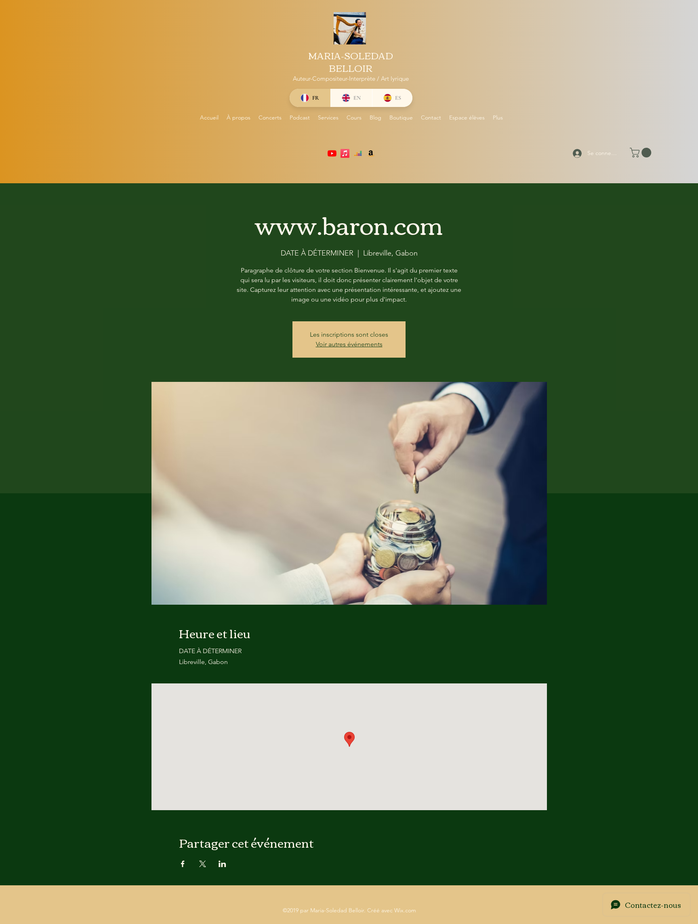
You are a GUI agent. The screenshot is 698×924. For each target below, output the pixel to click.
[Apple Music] (345, 153)
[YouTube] (332, 153)
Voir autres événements (349, 344)
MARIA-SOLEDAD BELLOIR (350, 61)
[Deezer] (357, 153)
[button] (642, 152)
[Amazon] (370, 153)
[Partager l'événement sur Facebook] (183, 864)
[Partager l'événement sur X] (202, 864)
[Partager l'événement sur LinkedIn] (222, 864)
